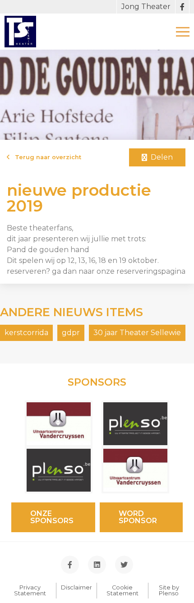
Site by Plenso (169, 590)
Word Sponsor (138, 517)
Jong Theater (146, 6)
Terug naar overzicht (45, 158)
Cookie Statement (122, 590)
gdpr (71, 332)
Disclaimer (76, 587)
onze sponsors (52, 517)
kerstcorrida (26, 332)
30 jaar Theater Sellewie (137, 332)
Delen (160, 157)
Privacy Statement (30, 590)
